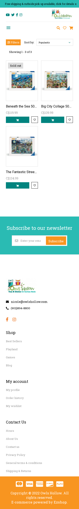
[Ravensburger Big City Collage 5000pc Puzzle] (57, 81)
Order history (15, 398)
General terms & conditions (24, 463)
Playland (11, 349)
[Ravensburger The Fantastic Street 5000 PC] (22, 146)
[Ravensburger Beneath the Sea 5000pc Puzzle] (22, 81)
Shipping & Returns (18, 471)
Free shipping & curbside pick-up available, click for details (39, 4)
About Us (12, 439)
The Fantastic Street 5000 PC (27, 172)
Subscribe (56, 241)
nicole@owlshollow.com (29, 302)
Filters (14, 42)
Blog (9, 365)
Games (10, 357)
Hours (10, 431)
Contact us (12, 447)
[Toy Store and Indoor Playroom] (62, 18)
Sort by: (29, 42)
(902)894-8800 (20, 308)
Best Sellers (14, 341)
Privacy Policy (15, 455)
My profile (13, 390)
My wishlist (13, 406)
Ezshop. (61, 502)
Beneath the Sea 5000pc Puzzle (29, 106)
